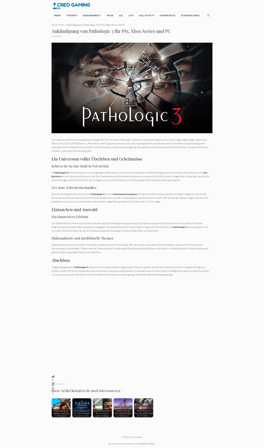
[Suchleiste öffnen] (208, 15)
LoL (121, 15)
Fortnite (71, 15)
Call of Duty (146, 15)
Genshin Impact (92, 15)
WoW (110, 15)
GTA (131, 15)
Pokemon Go (167, 15)
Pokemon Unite (190, 15)
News (57, 15)
